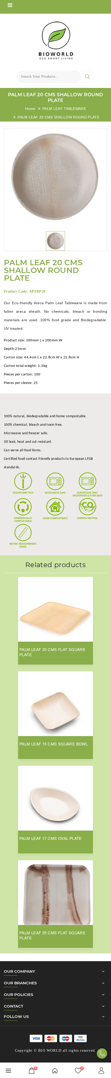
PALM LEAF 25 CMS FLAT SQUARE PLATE (52, 935)
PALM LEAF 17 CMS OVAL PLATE (50, 838)
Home (30, 109)
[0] (31, 1070)
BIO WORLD (49, 1050)
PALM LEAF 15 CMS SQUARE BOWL (53, 743)
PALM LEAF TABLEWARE (64, 109)
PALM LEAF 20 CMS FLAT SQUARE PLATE (52, 652)
